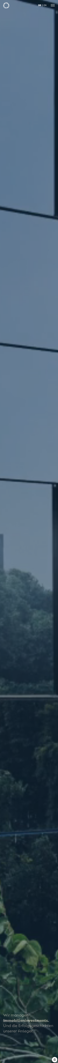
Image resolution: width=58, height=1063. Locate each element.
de (39, 5)
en (45, 5)
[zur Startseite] (6, 5)
